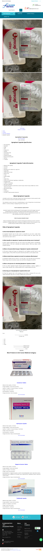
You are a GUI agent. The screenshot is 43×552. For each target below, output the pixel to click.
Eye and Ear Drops (28, 530)
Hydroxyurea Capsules (21, 423)
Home (4, 130)
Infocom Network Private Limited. (15, 550)
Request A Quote (34, 1)
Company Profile (30, 13)
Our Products (6, 13)
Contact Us (6, 16)
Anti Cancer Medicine (6, 133)
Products (4, 132)
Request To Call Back (21, 129)
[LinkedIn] (37, 531)
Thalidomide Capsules (21, 498)
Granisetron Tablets (21, 382)
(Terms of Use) (15, 548)
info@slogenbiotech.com (33, 8)
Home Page (20, 13)
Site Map (18, 536)
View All (26, 537)
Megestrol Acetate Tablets (21, 464)
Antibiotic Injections (26, 534)
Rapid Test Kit (27, 528)
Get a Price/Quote (21, 138)
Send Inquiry (22, 128)
